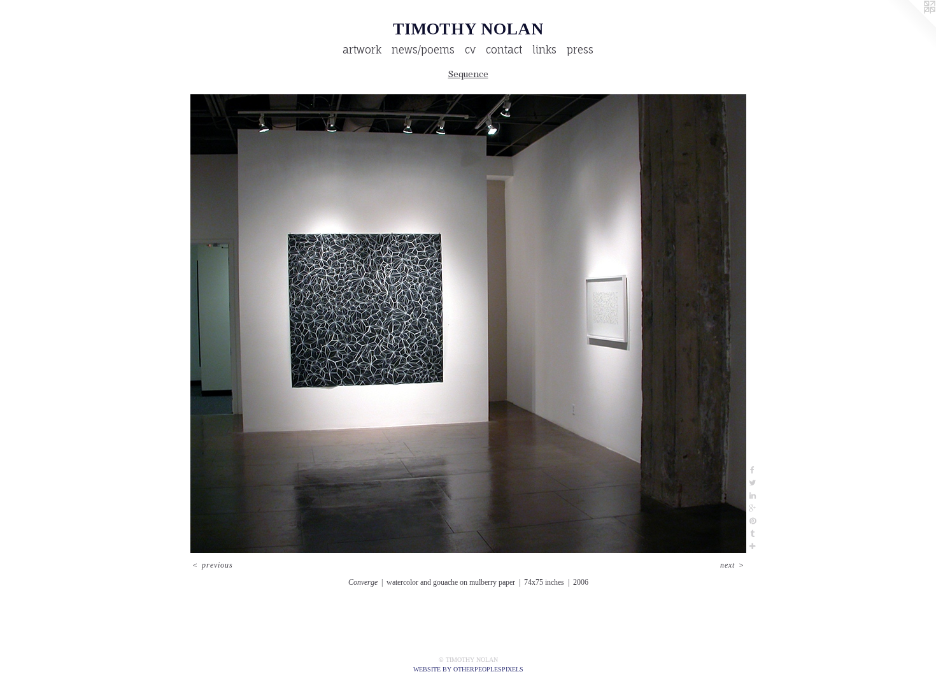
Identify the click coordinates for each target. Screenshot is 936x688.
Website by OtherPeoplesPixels (468, 669)
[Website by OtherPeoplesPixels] (910, 25)
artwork (362, 49)
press (580, 49)
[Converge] (468, 323)
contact (504, 49)
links (544, 49)
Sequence (468, 74)
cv (470, 49)
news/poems (423, 49)
